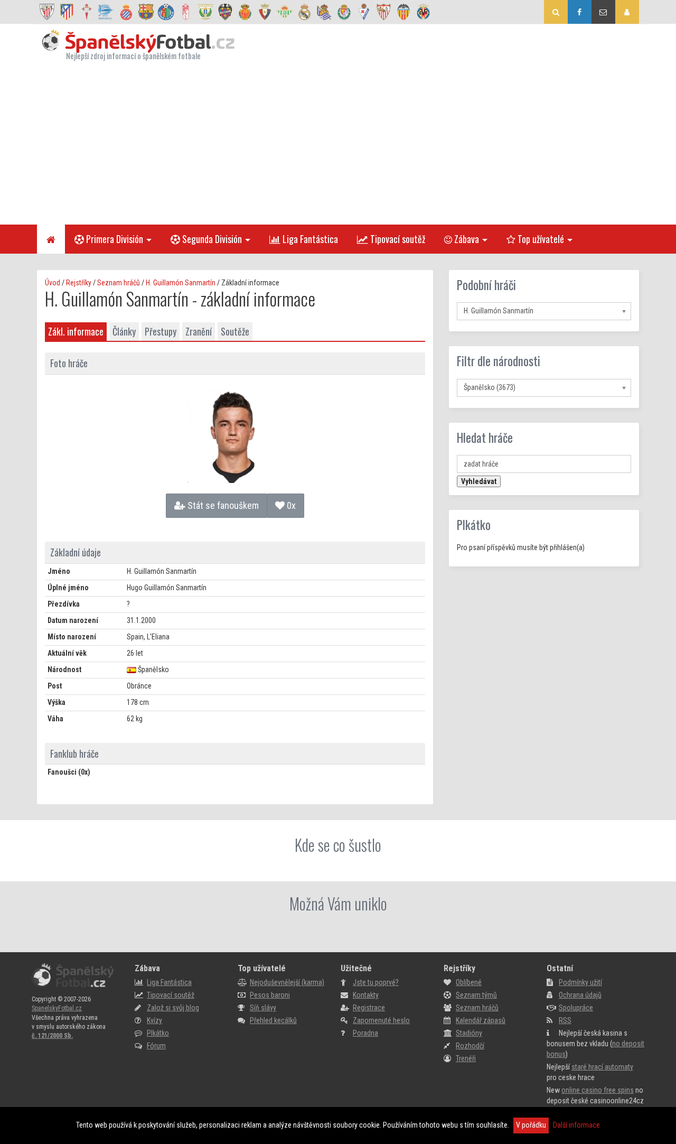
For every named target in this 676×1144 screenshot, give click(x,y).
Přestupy (160, 331)
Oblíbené (469, 982)
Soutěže (235, 331)
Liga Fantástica (309, 239)
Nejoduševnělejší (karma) (287, 982)
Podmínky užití (580, 982)
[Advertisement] (338, 143)
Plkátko (474, 525)
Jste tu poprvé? (376, 982)
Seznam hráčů (118, 282)
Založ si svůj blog (173, 1007)
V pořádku (531, 1125)
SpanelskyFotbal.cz (57, 1008)
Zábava (465, 239)
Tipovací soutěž (396, 239)
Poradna (365, 1033)
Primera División (113, 239)
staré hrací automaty (602, 1067)
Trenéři (466, 1058)
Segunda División (211, 239)
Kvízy (154, 1020)
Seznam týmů (476, 995)
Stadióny (469, 1033)
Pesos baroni (270, 995)
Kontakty (366, 995)
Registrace (369, 1007)
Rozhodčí (470, 1045)
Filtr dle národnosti (498, 361)
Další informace (576, 1125)
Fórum (156, 1045)
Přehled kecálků (273, 1020)
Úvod (52, 282)
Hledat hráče (485, 438)
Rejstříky (78, 282)
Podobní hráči (486, 285)
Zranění (198, 331)
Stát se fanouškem (222, 505)
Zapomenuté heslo (381, 1020)
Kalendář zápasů (480, 1020)
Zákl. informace (76, 331)
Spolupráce (576, 1007)
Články (124, 331)
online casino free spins (597, 1090)
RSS (565, 1020)
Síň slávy (263, 1007)
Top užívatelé (539, 239)
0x (290, 505)
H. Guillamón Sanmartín (180, 282)
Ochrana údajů (580, 995)
